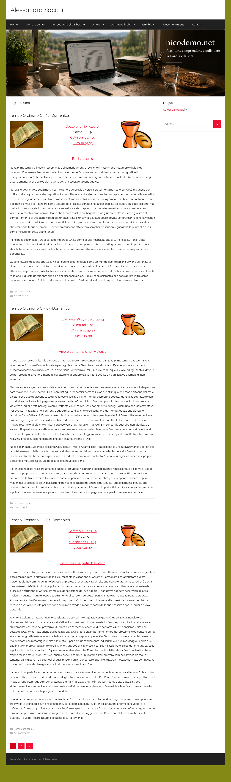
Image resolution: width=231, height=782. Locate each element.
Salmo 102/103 (83, 325)
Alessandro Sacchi (37, 10)
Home (14, 24)
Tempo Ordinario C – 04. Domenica (40, 519)
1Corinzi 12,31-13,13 (82, 542)
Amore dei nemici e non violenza (82, 351)
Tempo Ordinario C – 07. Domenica (40, 308)
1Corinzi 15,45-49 (82, 330)
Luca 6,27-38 (82, 336)
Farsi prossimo (82, 159)
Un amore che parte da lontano (82, 563)
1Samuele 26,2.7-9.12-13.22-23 (82, 319)
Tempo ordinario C (24, 291)
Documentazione (173, 24)
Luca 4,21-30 (83, 547)
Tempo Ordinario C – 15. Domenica (39, 115)
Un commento (22, 295)
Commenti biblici (121, 24)
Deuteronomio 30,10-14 (83, 126)
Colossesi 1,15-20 (82, 137)
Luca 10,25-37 (83, 143)
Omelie (96, 24)
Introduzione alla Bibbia (67, 24)
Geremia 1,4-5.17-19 (83, 531)
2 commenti (20, 507)
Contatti (197, 24)
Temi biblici (148, 24)
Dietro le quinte (35, 24)
